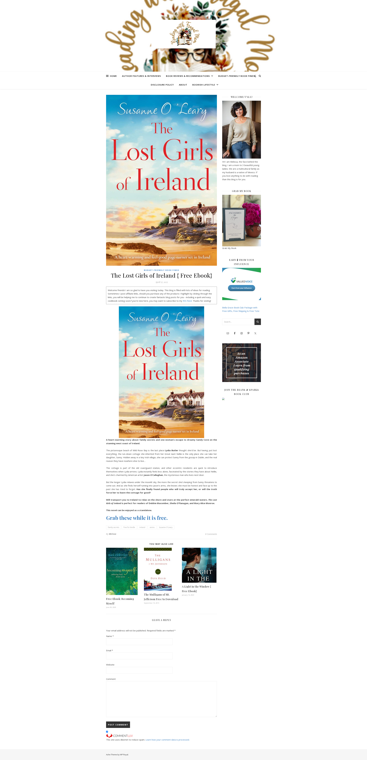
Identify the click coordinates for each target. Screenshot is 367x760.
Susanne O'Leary (165, 527)
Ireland (142, 527)
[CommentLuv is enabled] (161, 736)
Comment (111, 678)
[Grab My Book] (241, 220)
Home (113, 75)
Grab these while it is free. (137, 517)
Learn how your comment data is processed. (168, 739)
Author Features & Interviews (141, 75)
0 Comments (211, 534)
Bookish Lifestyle (203, 84)
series (152, 527)
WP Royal (124, 754)
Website (110, 664)
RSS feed (187, 300)
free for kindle (129, 527)
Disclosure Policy (162, 84)
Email (109, 650)
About (183, 84)
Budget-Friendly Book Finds (236, 75)
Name (110, 636)
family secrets (113, 527)
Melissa (112, 534)
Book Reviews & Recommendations (188, 75)
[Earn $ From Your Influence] (241, 284)
